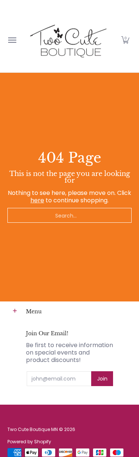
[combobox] (69, 215)
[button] (125, 39)
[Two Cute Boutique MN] (68, 40)
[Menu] (11, 39)
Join (102, 378)
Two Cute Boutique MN (32, 429)
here (37, 200)
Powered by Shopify (29, 441)
